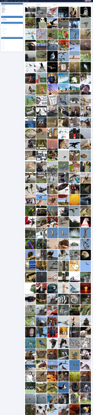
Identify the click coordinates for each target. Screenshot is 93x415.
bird (53, 5)
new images (3, 12)
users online (3, 6)
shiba (3, 48)
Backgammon (4, 33)
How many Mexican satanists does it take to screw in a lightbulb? (10, 24)
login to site (4, 18)
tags (25, 5)
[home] (87, 1)
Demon (3, 46)
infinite (37, 5)
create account (4, 19)
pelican (3, 44)
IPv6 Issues (3, 31)
